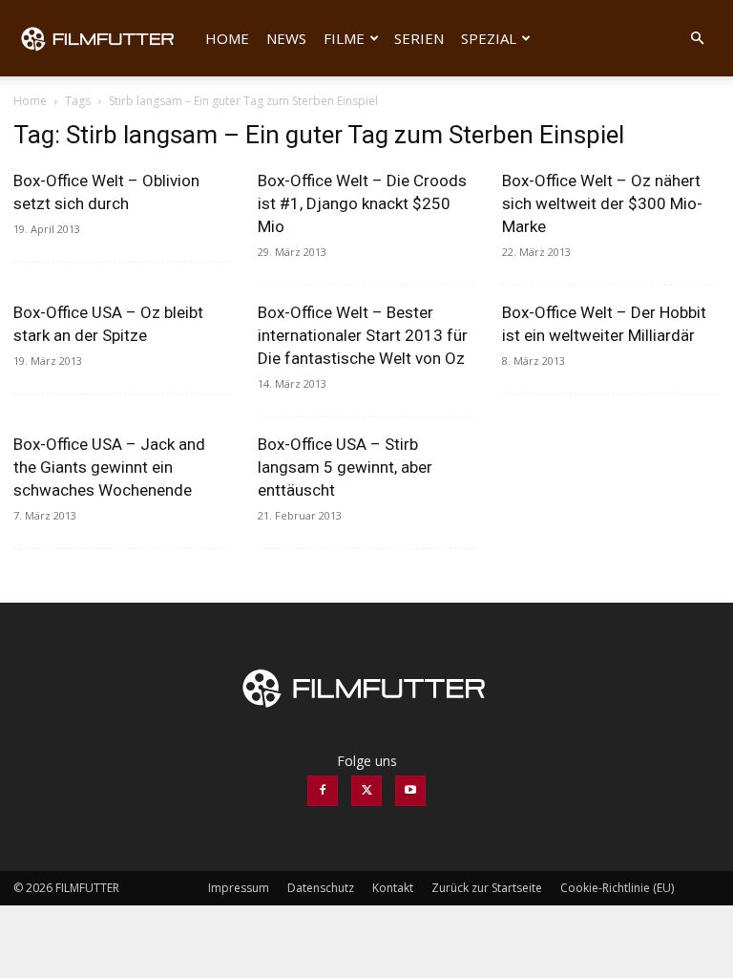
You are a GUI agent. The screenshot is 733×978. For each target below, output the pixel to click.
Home (227, 38)
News (286, 38)
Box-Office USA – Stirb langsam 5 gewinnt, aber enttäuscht (345, 467)
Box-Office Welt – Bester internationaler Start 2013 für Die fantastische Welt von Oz (363, 335)
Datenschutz (320, 888)
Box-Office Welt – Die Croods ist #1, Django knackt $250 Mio (362, 203)
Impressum (238, 888)
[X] (366, 791)
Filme (344, 38)
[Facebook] (322, 791)
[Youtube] (410, 791)
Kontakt (392, 888)
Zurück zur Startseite (486, 888)
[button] (697, 39)
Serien (419, 38)
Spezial (488, 38)
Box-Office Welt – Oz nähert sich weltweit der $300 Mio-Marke (602, 203)
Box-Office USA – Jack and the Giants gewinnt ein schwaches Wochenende (109, 467)
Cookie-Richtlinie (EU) (617, 888)
